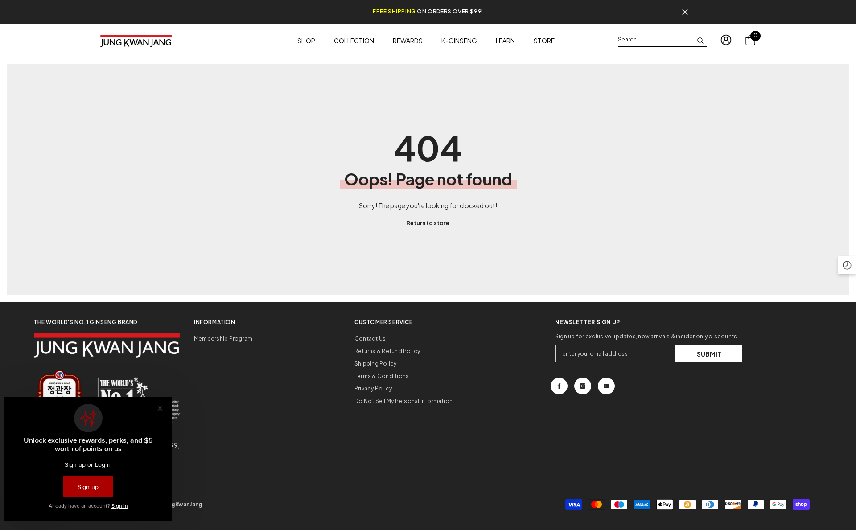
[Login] (726, 39)
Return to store (428, 223)
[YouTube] (606, 386)
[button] (847, 265)
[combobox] (655, 39)
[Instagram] (582, 386)
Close (685, 12)
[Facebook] (559, 386)
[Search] (662, 40)
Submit (709, 354)
